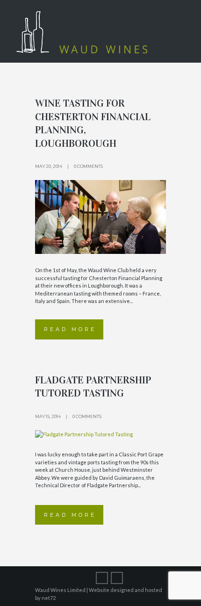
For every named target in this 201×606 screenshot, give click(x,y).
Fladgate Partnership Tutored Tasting (93, 387)
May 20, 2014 (48, 166)
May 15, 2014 (48, 416)
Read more (70, 329)
